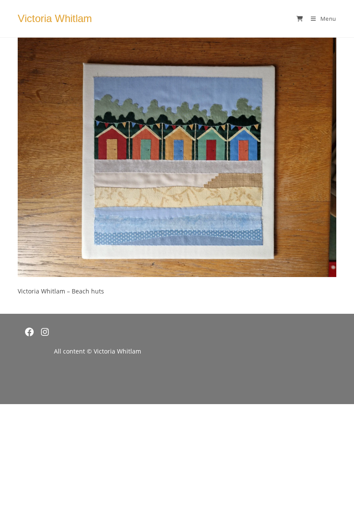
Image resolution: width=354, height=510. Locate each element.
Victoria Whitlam (55, 18)
